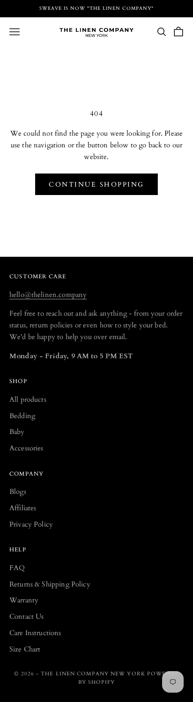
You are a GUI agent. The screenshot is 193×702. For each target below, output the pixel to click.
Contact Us (26, 616)
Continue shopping (96, 184)
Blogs (17, 491)
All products (27, 399)
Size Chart (25, 649)
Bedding (22, 415)
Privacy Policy (31, 524)
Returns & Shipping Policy (49, 584)
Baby (17, 431)
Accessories (26, 448)
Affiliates (23, 508)
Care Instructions (35, 632)
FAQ (17, 567)
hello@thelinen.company (48, 294)
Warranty (23, 600)
